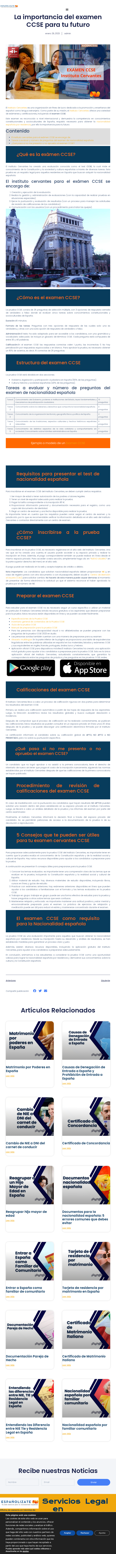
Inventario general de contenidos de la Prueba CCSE (38, 621)
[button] (34, 990)
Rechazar (85, 1533)
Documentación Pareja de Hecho (27, 1358)
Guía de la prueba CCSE (23, 624)
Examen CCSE (75, 443)
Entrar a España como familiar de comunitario (25, 1290)
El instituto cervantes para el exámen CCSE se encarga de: (41, 137)
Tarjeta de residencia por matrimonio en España (83, 1290)
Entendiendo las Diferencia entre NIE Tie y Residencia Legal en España (28, 1429)
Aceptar (67, 1533)
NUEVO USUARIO (98, 558)
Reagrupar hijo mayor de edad (26, 1214)
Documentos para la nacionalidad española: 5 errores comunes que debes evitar (85, 1217)
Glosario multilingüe (21, 639)
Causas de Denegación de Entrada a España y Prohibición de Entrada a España (83, 1073)
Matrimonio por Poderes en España (28, 1069)
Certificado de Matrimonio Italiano (84, 1358)
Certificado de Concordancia (86, 1143)
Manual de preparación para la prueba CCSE (34, 627)
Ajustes (102, 1533)
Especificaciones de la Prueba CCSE (29, 618)
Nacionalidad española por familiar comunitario (84, 1427)
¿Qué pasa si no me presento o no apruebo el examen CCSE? (43, 143)
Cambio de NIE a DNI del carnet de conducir (25, 1145)
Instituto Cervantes (17, 107)
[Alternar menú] (67, 9)
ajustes (26, 1551)
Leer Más (10, 1076)
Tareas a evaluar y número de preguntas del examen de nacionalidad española (52, 140)
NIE (103, 571)
